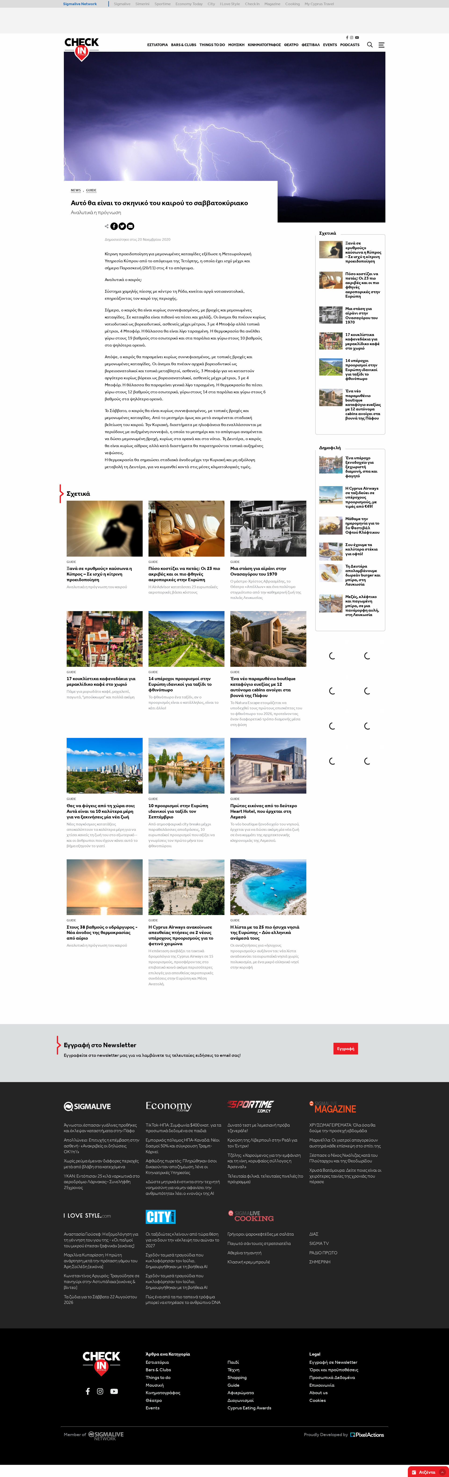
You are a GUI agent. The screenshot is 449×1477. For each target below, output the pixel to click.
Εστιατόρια (157, 1362)
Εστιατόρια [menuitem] (157, 45)
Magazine (272, 3)
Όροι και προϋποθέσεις (333, 1369)
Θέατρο (154, 1400)
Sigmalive (122, 3)
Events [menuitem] (330, 45)
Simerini (142, 3)
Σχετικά (78, 493)
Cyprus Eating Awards (249, 1408)
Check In (252, 3)
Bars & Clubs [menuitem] (183, 45)
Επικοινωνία (321, 1385)
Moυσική (155, 1385)
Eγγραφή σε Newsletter (333, 1362)
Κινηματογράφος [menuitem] (264, 45)
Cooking (292, 3)
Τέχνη (233, 1369)
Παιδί (233, 1362)
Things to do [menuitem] (212, 45)
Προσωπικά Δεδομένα (332, 1377)
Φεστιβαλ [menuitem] (311, 45)
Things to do (158, 1377)
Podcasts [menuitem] (349, 45)
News (76, 190)
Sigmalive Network (80, 3)
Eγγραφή (345, 1048)
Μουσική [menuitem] (236, 45)
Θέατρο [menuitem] (291, 45)
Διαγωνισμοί (241, 1400)
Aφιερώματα (241, 1392)
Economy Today (189, 3)
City (211, 3)
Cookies (317, 1400)
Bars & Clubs (158, 1369)
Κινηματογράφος (163, 1392)
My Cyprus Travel (319, 3)
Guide (91, 190)
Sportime (163, 3)
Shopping (237, 1377)
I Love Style (230, 3)
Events (152, 1408)
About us (318, 1392)
